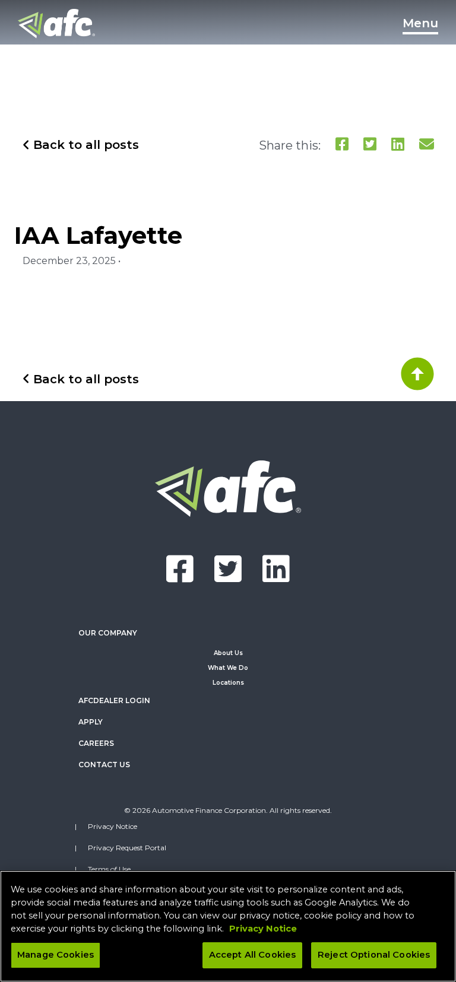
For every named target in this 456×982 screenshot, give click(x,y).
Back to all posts (84, 145)
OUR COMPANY (107, 632)
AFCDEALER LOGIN (114, 700)
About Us (228, 653)
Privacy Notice (112, 826)
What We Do (228, 668)
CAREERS (96, 743)
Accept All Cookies (252, 954)
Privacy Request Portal (127, 847)
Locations (228, 683)
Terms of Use (109, 869)
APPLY (90, 721)
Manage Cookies (55, 954)
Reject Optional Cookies (374, 954)
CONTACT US (104, 764)
